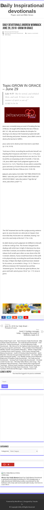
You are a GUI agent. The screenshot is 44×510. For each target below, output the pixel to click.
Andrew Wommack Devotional (14, 33)
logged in (24, 373)
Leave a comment (32, 33)
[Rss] (22, 504)
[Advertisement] (22, 59)
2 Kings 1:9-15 (27, 263)
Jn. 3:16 (5, 146)
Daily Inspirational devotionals (22, 8)
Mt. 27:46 (33, 159)
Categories (5, 451)
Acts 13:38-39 (29, 169)
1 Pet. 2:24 (28, 238)
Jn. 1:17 (31, 271)
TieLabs (35, 501)
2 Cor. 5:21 (11, 164)
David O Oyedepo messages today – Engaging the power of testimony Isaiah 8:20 (28, 332)
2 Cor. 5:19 (31, 154)
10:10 (10, 146)
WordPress (18, 501)
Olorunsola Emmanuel (11, 32)
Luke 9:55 (9, 93)
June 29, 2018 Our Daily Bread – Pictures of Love (16, 326)
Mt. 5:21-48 (7, 131)
